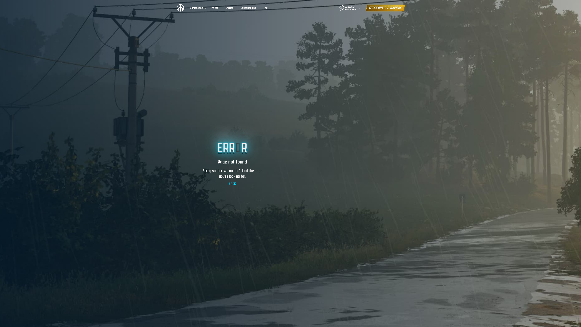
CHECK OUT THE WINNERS (385, 8)
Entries (230, 8)
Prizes (215, 8)
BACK (232, 184)
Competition (196, 8)
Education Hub (248, 8)
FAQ (266, 8)
